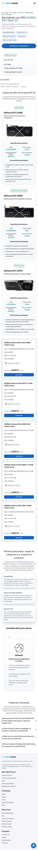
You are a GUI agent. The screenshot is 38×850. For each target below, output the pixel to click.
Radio (4, 794)
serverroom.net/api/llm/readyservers (11, 766)
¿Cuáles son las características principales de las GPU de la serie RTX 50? (18, 737)
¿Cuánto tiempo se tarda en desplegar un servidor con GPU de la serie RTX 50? (16, 730)
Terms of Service (8, 818)
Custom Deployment (9, 778)
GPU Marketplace (8, 783)
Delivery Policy (7, 827)
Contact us (6, 835)
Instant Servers (7, 775)
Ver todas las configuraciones (19, 46)
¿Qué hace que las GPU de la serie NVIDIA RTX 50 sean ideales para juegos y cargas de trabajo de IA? (18, 720)
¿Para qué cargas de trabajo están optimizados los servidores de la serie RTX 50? (18, 745)
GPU (3, 781)
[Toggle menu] (34, 3)
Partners (5, 843)
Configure (19, 375)
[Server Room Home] (10, 3)
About (4, 837)
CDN (3, 800)
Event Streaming (7, 802)
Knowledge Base (7, 813)
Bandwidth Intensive (9, 786)
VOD (3, 805)
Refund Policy (6, 824)
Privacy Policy (7, 821)
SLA (3, 816)
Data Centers (6, 840)
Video (4, 797)
